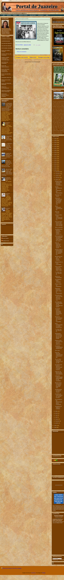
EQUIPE (47, 15)
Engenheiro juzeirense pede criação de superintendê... (58, 291)
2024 (55, 142)
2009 (55, 425)
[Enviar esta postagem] (34, 44)
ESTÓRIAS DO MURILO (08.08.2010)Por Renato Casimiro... (58, 367)
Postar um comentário (21, 51)
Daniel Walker (20, 44)
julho (56, 411)
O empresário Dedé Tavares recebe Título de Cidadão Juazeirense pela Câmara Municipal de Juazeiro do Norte (7, 107)
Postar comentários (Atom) (34, 61)
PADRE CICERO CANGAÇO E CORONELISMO (5, 58)
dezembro (57, 171)
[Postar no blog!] (37, 45)
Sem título (57, 350)
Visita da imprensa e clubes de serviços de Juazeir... (58, 245)
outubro (57, 175)
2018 (55, 154)
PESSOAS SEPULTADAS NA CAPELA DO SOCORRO (58, 319)
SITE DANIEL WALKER (7, 48)
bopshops (33, 572)
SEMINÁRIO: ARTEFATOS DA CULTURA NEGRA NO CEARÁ (58, 336)
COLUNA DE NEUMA (6, 45)
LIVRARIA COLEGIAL (6, 38)
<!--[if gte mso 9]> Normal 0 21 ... (58, 273)
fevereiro (57, 421)
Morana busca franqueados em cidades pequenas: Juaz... (58, 385)
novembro (57, 173)
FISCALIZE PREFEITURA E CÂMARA (5, 95)
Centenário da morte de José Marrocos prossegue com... (58, 298)
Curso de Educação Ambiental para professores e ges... (59, 355)
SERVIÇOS (15, 15)
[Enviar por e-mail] (36, 45)
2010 (55, 170)
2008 (55, 427)
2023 (55, 144)
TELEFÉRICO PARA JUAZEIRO (58, 281)
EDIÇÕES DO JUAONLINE (23, 15)
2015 (55, 160)
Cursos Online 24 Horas (59, 518)
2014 (55, 162)
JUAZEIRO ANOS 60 (6, 77)
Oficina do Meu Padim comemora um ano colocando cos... (58, 217)
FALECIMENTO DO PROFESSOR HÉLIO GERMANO (58, 402)
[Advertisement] (58, 443)
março (56, 419)
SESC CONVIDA (59, 227)
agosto (57, 179)
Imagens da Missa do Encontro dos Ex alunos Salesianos (7, 156)
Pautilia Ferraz (6, 240)
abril (56, 417)
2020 (55, 150)
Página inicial (33, 57)
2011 (55, 168)
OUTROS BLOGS (41, 15)
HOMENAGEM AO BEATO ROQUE (58, 391)
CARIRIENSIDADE (6, 41)
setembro (57, 177)
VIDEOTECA (9, 15)
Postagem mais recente (22, 57)
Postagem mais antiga (43, 57)
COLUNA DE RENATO (7, 43)
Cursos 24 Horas (58, 517)
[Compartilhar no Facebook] (38, 45)
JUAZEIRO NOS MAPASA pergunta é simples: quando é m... (58, 232)
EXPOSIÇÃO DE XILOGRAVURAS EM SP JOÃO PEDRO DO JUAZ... (59, 238)
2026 (55, 138)
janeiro (57, 423)
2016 (55, 158)
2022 (55, 146)
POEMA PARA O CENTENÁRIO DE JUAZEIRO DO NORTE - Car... (59, 252)
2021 (55, 148)
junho (56, 413)
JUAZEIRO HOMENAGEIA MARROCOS (59, 347)
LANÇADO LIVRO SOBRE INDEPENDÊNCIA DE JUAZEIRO (59, 378)
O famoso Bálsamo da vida (8, 179)
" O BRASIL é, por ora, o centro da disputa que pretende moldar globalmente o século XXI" (7, 147)
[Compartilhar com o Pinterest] (39, 45)
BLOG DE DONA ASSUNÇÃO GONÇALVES (5, 70)
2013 (55, 164)
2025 (55, 140)
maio (56, 415)
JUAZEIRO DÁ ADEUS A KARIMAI (58, 407)
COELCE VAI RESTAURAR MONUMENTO (58, 373)
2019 (55, 152)
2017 (55, 156)
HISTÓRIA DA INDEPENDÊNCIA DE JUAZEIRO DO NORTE (59, 304)
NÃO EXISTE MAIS (33, 15)
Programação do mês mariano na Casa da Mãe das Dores (7, 139)
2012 (55, 166)
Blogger (43, 572)
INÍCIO (4, 15)
